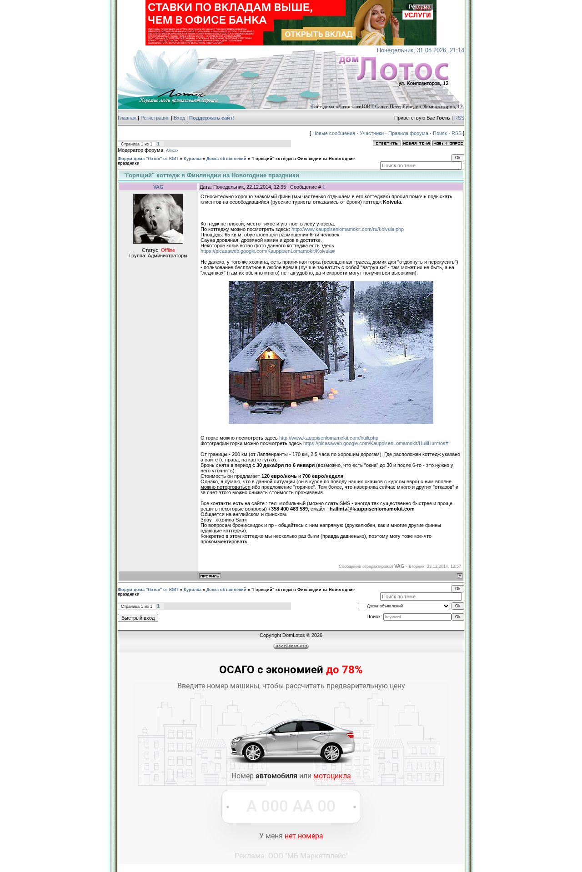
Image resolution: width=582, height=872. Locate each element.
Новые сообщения (333, 133)
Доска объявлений (226, 158)
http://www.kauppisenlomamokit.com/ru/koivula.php (347, 229)
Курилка (192, 158)
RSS (459, 117)
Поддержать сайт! (211, 117)
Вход (179, 117)
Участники (372, 133)
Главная (127, 117)
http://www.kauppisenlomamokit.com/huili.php (328, 438)
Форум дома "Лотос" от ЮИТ (148, 158)
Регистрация (155, 117)
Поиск (440, 133)
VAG (158, 187)
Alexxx (172, 150)
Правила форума (408, 133)
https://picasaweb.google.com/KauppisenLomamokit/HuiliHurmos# (375, 443)
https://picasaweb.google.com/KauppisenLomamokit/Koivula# (268, 251)
